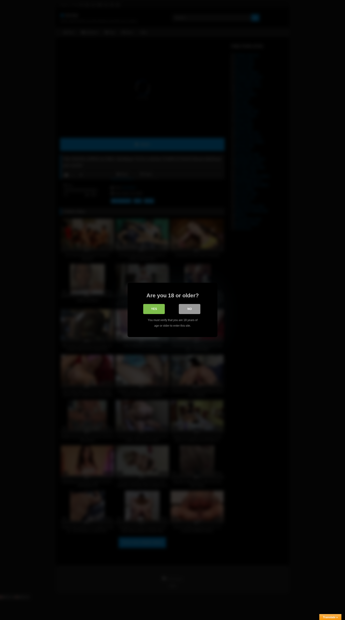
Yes (154, 309)
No (189, 309)
